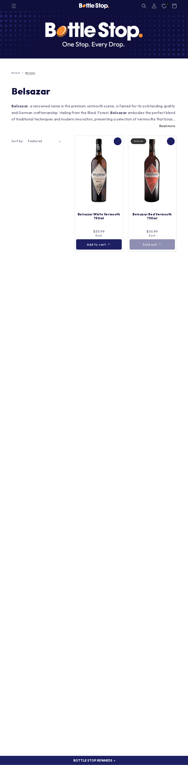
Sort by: (17, 141)
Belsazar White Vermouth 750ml (99, 216)
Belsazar (30, 72)
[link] (94, 34)
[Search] (144, 6)
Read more (167, 126)
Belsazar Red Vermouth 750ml (152, 216)
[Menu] (14, 6)
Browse (15, 72)
